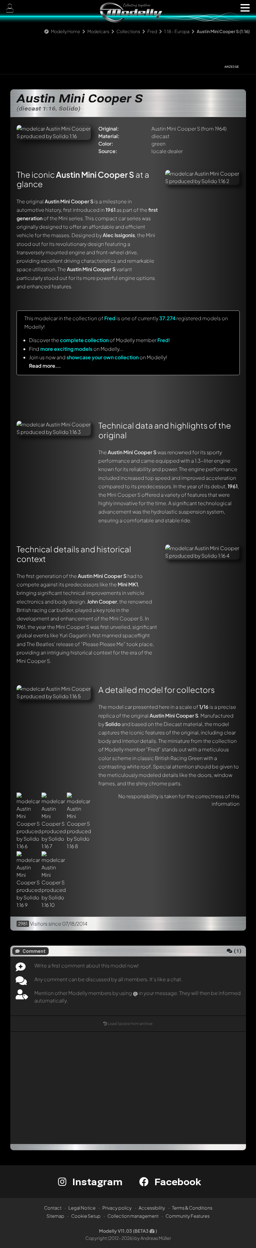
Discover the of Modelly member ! (99, 340)
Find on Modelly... (76, 349)
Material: (109, 136)
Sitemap (55, 1216)
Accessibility (152, 1208)
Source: (107, 151)
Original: (108, 128)
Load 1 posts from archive (130, 1023)
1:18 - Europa (177, 31)
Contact (53, 1208)
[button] (245, 8)
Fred (152, 31)
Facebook (176, 1182)
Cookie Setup (86, 1216)
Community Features (187, 1216)
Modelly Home (65, 31)
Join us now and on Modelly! (98, 357)
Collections (128, 31)
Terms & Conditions (192, 1208)
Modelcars (98, 31)
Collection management (133, 1216)
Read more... (45, 365)
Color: (105, 143)
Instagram (96, 1182)
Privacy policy (117, 1208)
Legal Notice (82, 1208)
